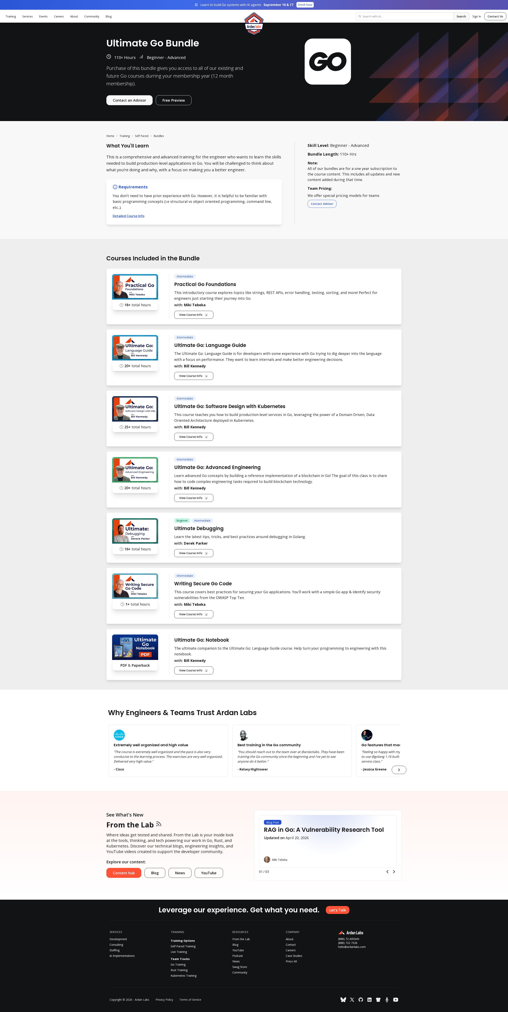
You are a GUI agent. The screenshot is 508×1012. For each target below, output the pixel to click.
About (74, 16)
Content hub (124, 872)
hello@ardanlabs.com (352, 947)
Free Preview (173, 100)
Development (118, 939)
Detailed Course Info (128, 216)
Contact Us (495, 16)
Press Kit (291, 961)
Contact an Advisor (129, 100)
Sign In (476, 16)
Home (110, 136)
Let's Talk (337, 910)
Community (91, 16)
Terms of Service (190, 999)
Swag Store (239, 967)
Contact (291, 945)
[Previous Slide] (387, 871)
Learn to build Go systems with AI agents (256, 5)
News (180, 872)
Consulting (116, 945)
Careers (59, 16)
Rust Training (179, 970)
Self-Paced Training (183, 946)
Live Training (179, 952)
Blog (109, 16)
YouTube (208, 872)
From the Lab (130, 825)
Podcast (237, 956)
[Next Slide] (394, 871)
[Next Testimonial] (399, 770)
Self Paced (141, 136)
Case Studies (294, 956)
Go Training (178, 964)
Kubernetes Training (183, 975)
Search (461, 16)
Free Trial (391, 126)
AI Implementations (122, 956)
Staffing (114, 950)
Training (124, 136)
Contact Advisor (322, 204)
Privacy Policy (164, 999)
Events (43, 16)
